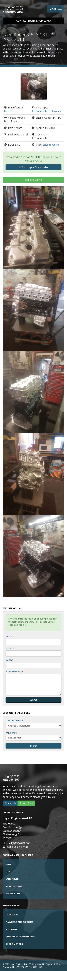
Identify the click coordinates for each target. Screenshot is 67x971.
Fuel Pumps (12, 929)
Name (9, 636)
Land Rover (12, 879)
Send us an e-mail (17, 846)
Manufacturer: (14, 720)
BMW (8, 864)
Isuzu (7, 111)
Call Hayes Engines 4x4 (34, 167)
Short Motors (14, 944)
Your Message (14, 671)
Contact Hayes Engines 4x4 (33, 20)
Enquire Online (51, 144)
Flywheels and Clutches (19, 922)
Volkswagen (13, 893)
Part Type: (11, 733)
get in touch (48, 55)
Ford (8, 871)
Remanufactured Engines (46, 111)
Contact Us (10, 803)
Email (9, 659)
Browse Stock (26, 803)
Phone (10, 648)
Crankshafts (13, 914)
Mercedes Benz (14, 886)
